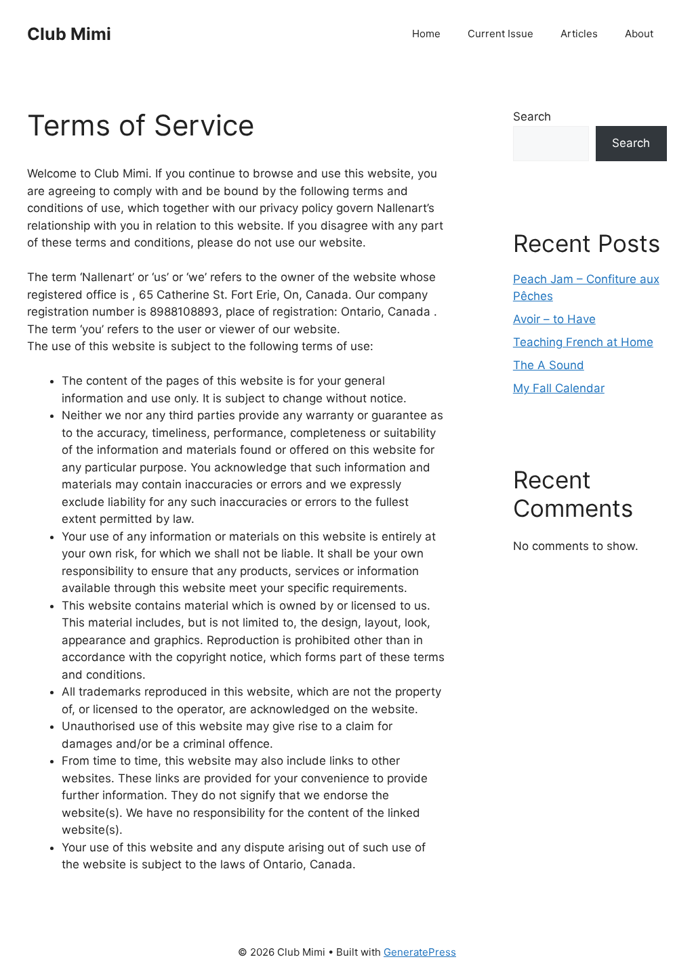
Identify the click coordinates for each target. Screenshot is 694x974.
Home (426, 33)
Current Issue (500, 33)
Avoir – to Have (554, 319)
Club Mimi (69, 34)
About (639, 33)
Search (532, 116)
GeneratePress (420, 952)
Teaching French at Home (583, 342)
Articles (579, 33)
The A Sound (548, 365)
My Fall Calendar (559, 388)
